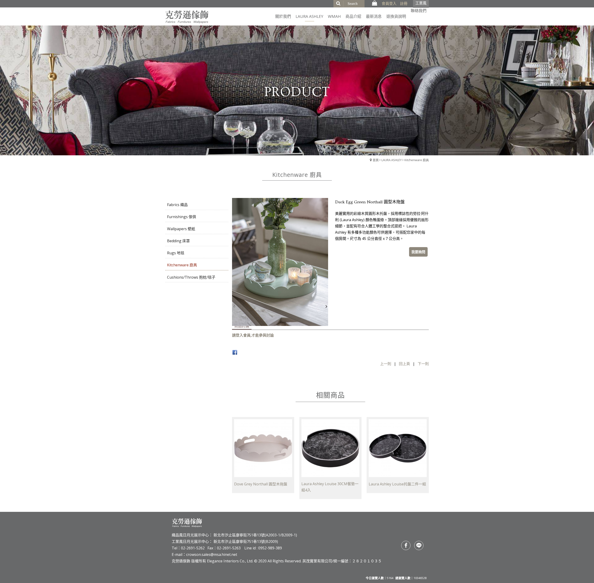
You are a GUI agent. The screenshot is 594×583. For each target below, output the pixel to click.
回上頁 (404, 363)
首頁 (376, 160)
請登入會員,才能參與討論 (253, 335)
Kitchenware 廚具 (416, 160)
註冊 (403, 3)
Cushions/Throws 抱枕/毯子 (191, 277)
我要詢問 (418, 251)
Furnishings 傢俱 (181, 216)
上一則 (385, 363)
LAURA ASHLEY (391, 160)
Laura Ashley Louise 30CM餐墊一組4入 (329, 487)
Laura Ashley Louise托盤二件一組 (397, 484)
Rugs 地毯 (175, 252)
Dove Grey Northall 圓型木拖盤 (260, 484)
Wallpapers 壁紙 (181, 228)
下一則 (423, 363)
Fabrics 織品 (177, 204)
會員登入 (389, 3)
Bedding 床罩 (178, 240)
